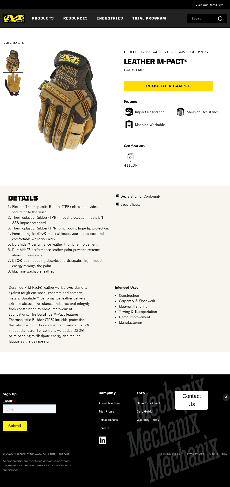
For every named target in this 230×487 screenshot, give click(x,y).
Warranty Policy (148, 419)
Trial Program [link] (149, 18)
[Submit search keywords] (220, 18)
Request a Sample (168, 86)
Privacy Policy (170, 453)
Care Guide (145, 411)
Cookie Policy (218, 453)
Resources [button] (75, 18)
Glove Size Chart (148, 403)
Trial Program (108, 411)
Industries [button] (110, 18)
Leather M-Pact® (13, 43)
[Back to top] (222, 396)
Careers (104, 428)
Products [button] (43, 18)
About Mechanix (110, 403)
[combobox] (207, 18)
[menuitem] (43, 18)
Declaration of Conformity (140, 196)
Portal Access (108, 419)
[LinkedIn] (102, 440)
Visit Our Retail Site (209, 5)
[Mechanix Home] (14, 18)
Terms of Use (194, 453)
